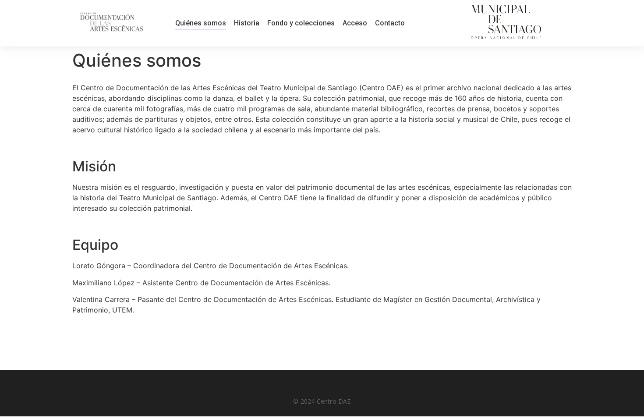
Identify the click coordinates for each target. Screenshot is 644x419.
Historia (246, 23)
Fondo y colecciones (301, 23)
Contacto (390, 23)
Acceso (355, 23)
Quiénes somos (200, 23)
